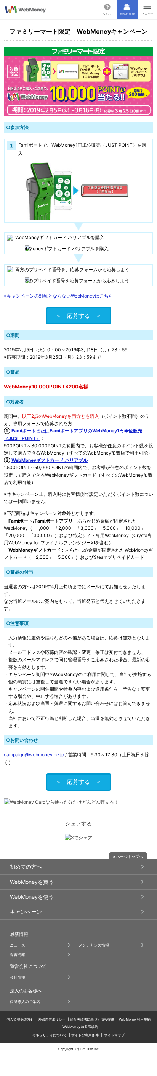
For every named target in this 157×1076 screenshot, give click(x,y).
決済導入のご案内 (25, 1001)
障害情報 (17, 954)
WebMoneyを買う (32, 882)
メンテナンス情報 (93, 945)
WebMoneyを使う (32, 896)
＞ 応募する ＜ (78, 315)
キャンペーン (26, 911)
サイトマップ (114, 1034)
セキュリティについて (49, 1034)
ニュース (17, 945)
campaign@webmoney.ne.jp (34, 754)
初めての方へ (26, 866)
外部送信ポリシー (52, 1019)
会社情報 (17, 977)
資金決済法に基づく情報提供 (92, 1019)
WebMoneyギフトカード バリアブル (49, 460)
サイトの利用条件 (85, 1034)
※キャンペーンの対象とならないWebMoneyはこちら (58, 296)
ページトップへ (129, 856)
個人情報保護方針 (20, 1019)
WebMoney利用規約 (135, 1019)
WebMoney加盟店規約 (80, 1026)
